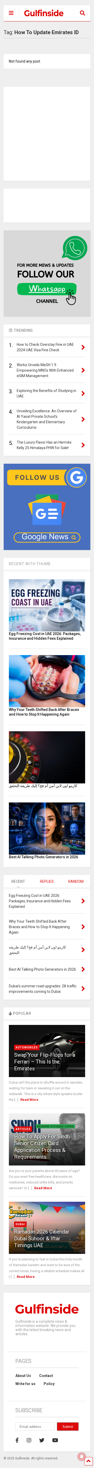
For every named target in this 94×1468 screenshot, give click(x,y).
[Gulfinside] (41, 17)
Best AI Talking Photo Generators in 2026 (43, 857)
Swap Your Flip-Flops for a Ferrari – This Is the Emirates (44, 1062)
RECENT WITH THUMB (30, 564)
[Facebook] (17, 1440)
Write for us (25, 1384)
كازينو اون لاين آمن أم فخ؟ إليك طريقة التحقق (43, 786)
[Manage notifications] (82, 1456)
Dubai (20, 1224)
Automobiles (27, 1047)
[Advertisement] (47, 134)
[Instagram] (29, 1440)
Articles (23, 1129)
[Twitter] (41, 1440)
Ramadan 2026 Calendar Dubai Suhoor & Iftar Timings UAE (41, 1238)
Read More (29, 1100)
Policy (49, 1384)
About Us (23, 1376)
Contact (46, 1376)
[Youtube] (55, 1440)
